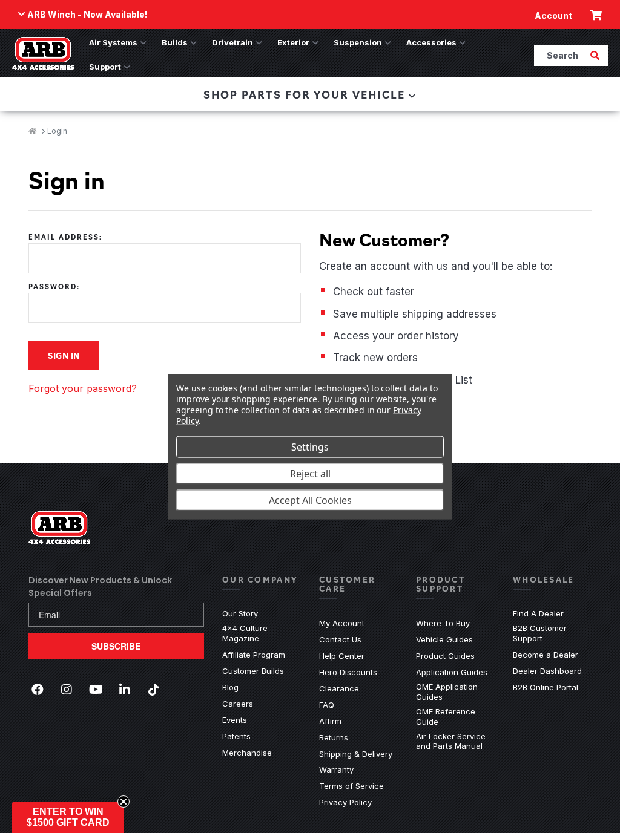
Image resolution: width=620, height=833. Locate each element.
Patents (236, 736)
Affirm (330, 721)
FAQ (326, 705)
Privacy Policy (345, 802)
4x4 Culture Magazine (245, 633)
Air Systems (113, 42)
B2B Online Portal (545, 687)
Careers (237, 703)
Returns (333, 737)
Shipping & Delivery (355, 754)
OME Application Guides (455, 692)
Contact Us (340, 639)
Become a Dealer (545, 654)
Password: (54, 286)
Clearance (339, 688)
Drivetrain (232, 42)
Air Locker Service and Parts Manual (455, 741)
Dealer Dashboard (547, 671)
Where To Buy (443, 623)
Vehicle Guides (444, 639)
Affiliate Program (253, 654)
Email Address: (65, 237)
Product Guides (445, 656)
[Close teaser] (123, 801)
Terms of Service (351, 786)
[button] (68, 817)
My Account (341, 623)
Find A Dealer (538, 613)
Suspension (358, 42)
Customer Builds (253, 671)
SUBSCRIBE (115, 646)
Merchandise (247, 752)
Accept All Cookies (310, 499)
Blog (230, 687)
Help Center (341, 656)
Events (234, 720)
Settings (310, 446)
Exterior (293, 42)
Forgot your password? (82, 388)
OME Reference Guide (455, 717)
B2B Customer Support (552, 633)
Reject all (310, 473)
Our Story (240, 613)
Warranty (336, 769)
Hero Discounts (348, 672)
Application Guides (451, 672)
